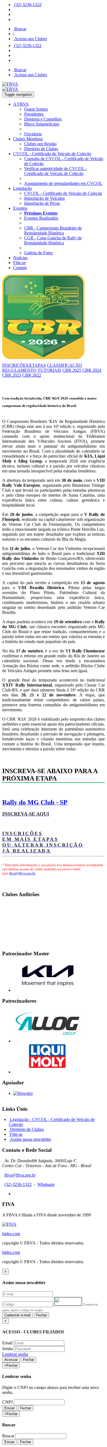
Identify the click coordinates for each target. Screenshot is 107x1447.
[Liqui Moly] (47, 1071)
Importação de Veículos (44, 198)
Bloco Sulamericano (41, 124)
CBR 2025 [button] (71, 370)
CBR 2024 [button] (91, 370)
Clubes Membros (28, 138)
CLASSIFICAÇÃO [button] (64, 365)
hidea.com (11, 1233)
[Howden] (23, 1093)
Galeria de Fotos (38, 252)
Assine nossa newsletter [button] (30, 1139)
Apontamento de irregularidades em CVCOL (63, 183)
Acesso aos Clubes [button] (30, 38)
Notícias (20, 257)
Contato (20, 267)
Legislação (22, 188)
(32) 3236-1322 (27, 4)
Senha (7, 1348)
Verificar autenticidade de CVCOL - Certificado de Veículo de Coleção (55, 171)
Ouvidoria (33, 134)
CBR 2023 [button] (11, 375)
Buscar (19, 28)
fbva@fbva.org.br (22, 873)
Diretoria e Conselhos (43, 119)
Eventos (20, 208)
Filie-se (19, 262)
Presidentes (34, 114)
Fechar (41, 1315)
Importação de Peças (42, 203)
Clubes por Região (40, 143)
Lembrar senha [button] (15, 1354)
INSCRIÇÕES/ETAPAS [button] (24, 365)
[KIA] (47, 990)
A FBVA (21, 104)
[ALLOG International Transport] (47, 1041)
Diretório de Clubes (41, 148)
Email (7, 1343)
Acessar (11, 1360)
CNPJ (7, 1402)
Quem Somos (36, 109)
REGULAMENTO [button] (19, 370)
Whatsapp (46, 1184)
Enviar (9, 1408)
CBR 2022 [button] (31, 375)
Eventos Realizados (41, 218)
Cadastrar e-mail (17, 1315)
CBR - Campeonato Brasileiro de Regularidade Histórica (53, 230)
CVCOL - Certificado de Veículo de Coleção (52, 153)
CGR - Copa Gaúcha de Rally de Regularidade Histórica (53, 240)
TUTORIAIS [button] (49, 370)
